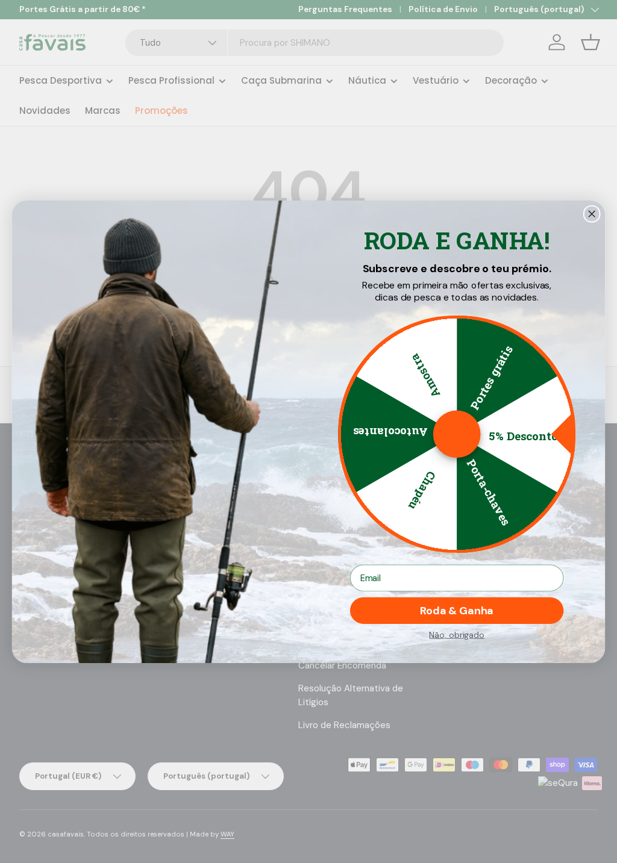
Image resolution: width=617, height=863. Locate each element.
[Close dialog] (592, 213)
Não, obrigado (456, 634)
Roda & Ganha (456, 610)
